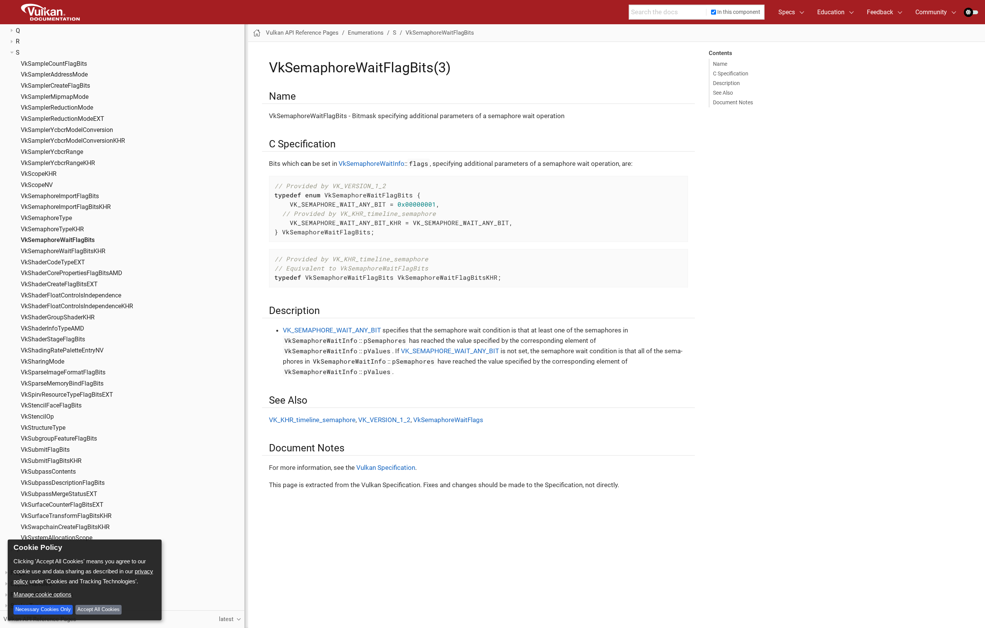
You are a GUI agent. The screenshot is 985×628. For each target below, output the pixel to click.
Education (831, 12)
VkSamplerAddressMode (54, 74)
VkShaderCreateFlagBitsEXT (59, 284)
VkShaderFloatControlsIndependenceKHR (77, 306)
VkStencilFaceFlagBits (51, 405)
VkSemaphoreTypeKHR (52, 229)
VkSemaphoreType (46, 218)
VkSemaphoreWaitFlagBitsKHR (63, 251)
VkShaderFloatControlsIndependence (71, 295)
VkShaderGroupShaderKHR (58, 317)
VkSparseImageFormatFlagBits (63, 372)
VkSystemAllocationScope (56, 537)
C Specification (730, 73)
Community (931, 12)
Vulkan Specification (385, 467)
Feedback (880, 12)
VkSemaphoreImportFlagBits (60, 196)
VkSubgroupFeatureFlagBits (59, 438)
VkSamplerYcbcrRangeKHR (58, 163)
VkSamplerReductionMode (57, 107)
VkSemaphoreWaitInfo (371, 163)
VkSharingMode (42, 361)
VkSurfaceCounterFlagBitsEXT (62, 504)
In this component (738, 12)
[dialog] (85, 579)
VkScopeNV (37, 185)
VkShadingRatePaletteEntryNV (62, 350)
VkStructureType (43, 427)
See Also (723, 93)
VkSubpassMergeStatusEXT (59, 494)
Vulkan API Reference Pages (302, 32)
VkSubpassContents (48, 471)
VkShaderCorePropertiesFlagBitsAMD (71, 273)
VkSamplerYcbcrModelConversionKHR (73, 140)
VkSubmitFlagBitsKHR (51, 461)
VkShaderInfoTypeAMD (52, 328)
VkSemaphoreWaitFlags (448, 420)
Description (726, 83)
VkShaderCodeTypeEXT (53, 262)
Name (720, 64)
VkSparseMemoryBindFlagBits (62, 383)
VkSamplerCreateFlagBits (55, 85)
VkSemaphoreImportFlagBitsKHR (66, 207)
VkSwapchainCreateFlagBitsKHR (65, 527)
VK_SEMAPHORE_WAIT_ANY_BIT (332, 330)
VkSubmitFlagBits (45, 449)
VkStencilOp (37, 416)
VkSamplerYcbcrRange (52, 152)
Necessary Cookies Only (43, 609)
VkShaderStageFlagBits (53, 339)
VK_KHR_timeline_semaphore (312, 420)
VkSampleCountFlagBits (54, 63)
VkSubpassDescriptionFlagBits (63, 482)
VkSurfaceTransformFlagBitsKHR (66, 516)
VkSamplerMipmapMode (54, 97)
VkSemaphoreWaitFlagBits (58, 240)
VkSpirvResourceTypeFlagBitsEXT (67, 394)
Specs (786, 12)
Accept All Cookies (98, 609)
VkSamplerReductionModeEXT (62, 118)
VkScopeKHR (39, 173)
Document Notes (733, 102)
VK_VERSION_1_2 (384, 420)
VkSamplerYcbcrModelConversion (67, 130)
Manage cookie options (42, 594)
